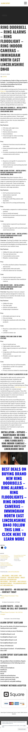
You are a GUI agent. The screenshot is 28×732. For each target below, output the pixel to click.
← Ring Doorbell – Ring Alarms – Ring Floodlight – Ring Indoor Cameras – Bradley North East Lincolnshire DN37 (12, 577)
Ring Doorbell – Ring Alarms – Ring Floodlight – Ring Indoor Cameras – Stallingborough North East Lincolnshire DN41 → (13, 583)
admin (4, 76)
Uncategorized (13, 572)
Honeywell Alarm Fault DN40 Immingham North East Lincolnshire (20, 556)
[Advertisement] (14, 21)
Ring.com (3, 91)
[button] (26, 3)
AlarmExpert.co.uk (20, 387)
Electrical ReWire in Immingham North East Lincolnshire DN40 (5, 556)
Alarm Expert (5, 3)
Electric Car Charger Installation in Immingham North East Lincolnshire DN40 (6, 564)
